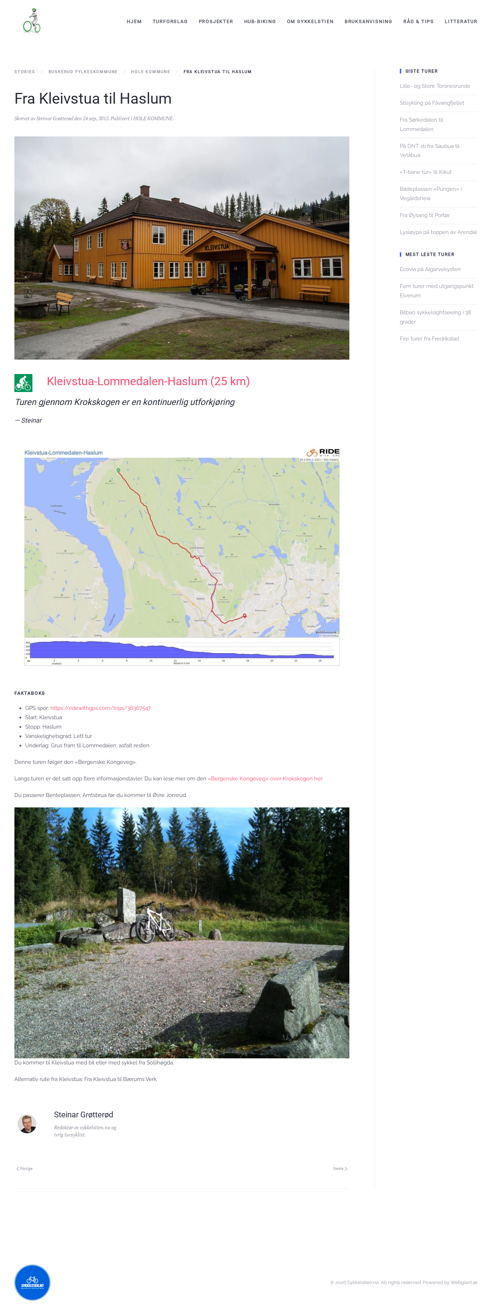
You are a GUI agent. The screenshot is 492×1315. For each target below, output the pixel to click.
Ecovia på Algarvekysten (430, 269)
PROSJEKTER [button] (216, 21)
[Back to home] (32, 22)
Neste (338, 1168)
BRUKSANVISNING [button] (369, 21)
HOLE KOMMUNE (153, 118)
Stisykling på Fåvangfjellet (432, 103)
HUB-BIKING (260, 21)
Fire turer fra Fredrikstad (429, 338)
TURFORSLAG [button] (170, 21)
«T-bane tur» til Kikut (426, 172)
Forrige (26, 1168)
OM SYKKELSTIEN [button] (310, 21)
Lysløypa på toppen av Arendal (438, 232)
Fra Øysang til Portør (425, 215)
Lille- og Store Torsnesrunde (435, 86)
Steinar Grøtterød (54, 118)
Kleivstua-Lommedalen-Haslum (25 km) (148, 381)
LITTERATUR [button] (461, 21)
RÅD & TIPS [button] (418, 21)
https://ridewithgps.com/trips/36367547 (100, 708)
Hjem (134, 21)
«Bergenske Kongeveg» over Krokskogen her (265, 778)
